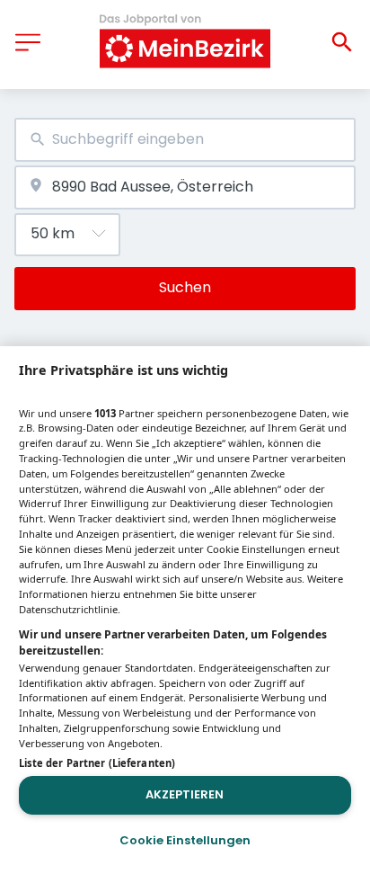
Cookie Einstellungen (185, 840)
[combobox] (185, 140)
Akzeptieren (184, 794)
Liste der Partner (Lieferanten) (97, 763)
